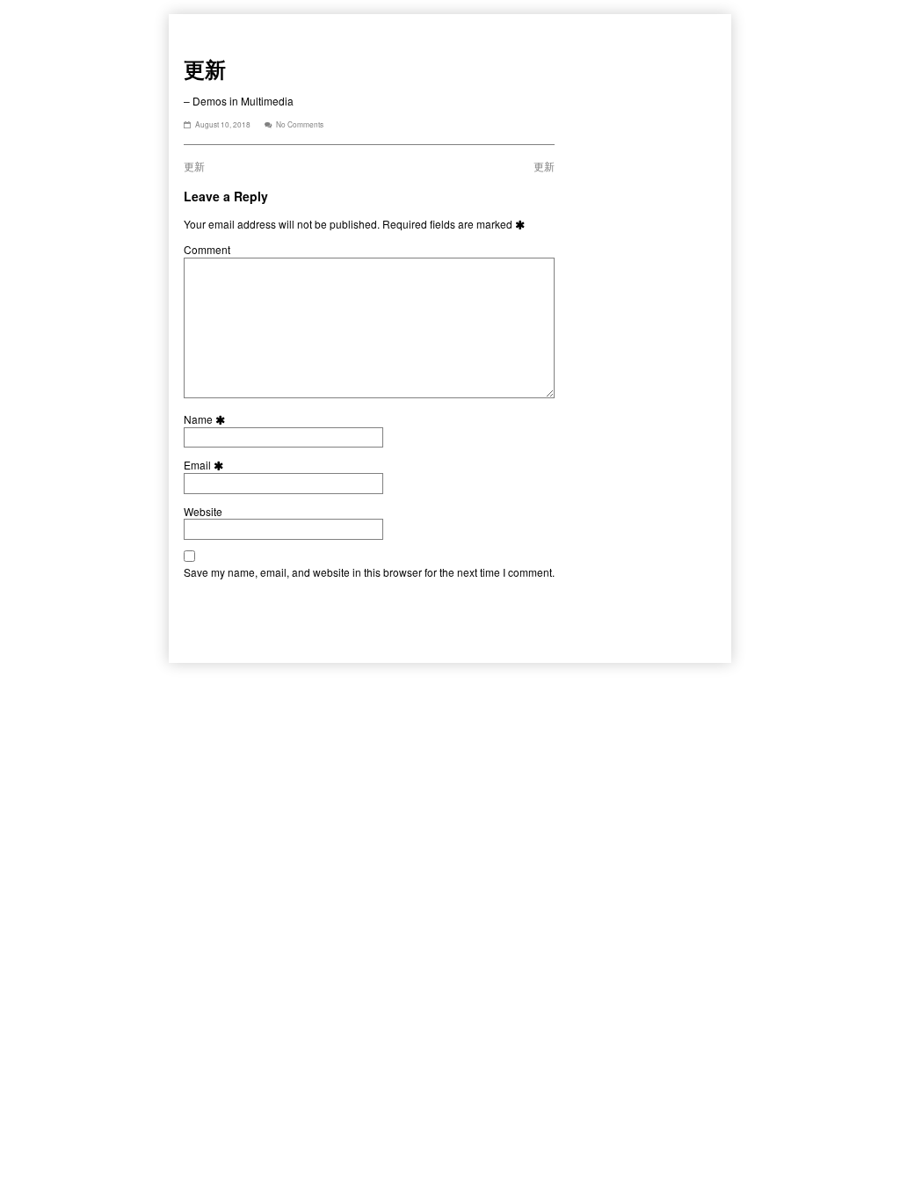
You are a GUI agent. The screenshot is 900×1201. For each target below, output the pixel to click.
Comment (207, 250)
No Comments (299, 124)
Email (206, 465)
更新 (194, 165)
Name (206, 419)
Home (198, 26)
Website (203, 512)
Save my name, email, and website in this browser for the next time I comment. (369, 572)
